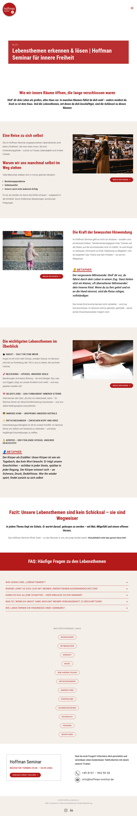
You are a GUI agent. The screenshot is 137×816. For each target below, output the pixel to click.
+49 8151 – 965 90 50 (96, 772)
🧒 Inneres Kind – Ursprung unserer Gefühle (30, 413)
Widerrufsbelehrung (84, 803)
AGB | (47, 803)
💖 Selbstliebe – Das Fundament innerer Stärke (32, 394)
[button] (67, 582)
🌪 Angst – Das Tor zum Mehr (20, 354)
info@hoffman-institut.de (98, 779)
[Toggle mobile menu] (132, 8)
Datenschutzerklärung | (68, 803)
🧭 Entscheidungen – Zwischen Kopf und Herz (30, 420)
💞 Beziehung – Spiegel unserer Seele (25, 374)
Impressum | (55, 803)
